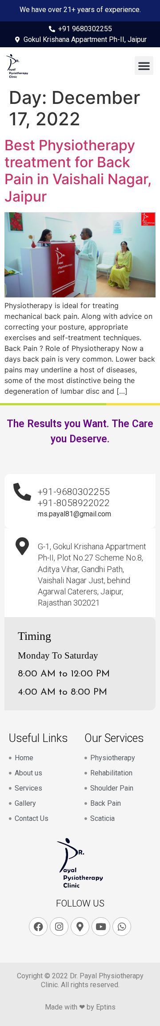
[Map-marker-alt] (80, 926)
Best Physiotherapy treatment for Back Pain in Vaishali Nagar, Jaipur (78, 170)
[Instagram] (59, 926)
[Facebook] (38, 926)
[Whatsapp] (121, 926)
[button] (144, 65)
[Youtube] (101, 926)
